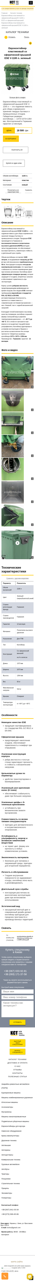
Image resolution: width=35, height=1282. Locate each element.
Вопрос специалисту (17, 1051)
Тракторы (5, 1174)
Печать (26, 37)
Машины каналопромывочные (13, 1117)
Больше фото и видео (17, 97)
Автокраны (5, 1150)
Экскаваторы (6, 1193)
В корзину (11, 139)
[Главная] (15, 3)
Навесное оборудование (11, 1131)
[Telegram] (19, 1220)
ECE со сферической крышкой (12, 20)
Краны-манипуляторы (10, 1136)
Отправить (17, 1022)
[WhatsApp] (4, 1220)
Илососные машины (9, 1102)
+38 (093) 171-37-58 (15, 974)
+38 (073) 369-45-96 (10, 1214)
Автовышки (6, 1145)
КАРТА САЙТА (17, 1262)
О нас (17, 1066)
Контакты (17, 1073)
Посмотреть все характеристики (13, 191)
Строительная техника (10, 1183)
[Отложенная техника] (16, 37)
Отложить (11, 37)
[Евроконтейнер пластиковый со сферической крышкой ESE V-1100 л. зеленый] (17, 372)
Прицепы (5, 1188)
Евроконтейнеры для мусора (13, 1126)
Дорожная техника (8, 1141)
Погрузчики (5, 1179)
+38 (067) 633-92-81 (15, 971)
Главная (4, 13)
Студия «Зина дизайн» (7, 1271)
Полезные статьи (17, 1077)
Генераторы (6, 1198)
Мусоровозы (6, 1112)
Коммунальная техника (10, 1160)
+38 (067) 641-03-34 (10, 1210)
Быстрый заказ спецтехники (17, 1043)
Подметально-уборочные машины (15, 1121)
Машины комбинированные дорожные (17, 1098)
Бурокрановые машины (11, 1093)
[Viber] (11, 1220)
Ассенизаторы (7, 1107)
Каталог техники (16, 13)
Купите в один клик (14, 163)
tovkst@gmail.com (14, 1228)
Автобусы (5, 1169)
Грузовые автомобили (10, 1164)
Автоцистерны (7, 1155)
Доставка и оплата (17, 1063)
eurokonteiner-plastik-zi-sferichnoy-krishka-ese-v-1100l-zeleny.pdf (25, 938)
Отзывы (17, 1070)
